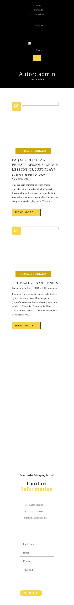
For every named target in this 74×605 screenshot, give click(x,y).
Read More (25, 212)
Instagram (39, 25)
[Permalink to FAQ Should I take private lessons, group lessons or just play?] (35, 104)
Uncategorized (33, 150)
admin (41, 79)
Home (33, 79)
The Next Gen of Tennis (35, 283)
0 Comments (21, 178)
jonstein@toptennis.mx (35, 517)
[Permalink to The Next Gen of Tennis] (35, 229)
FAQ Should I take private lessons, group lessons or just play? (35, 164)
